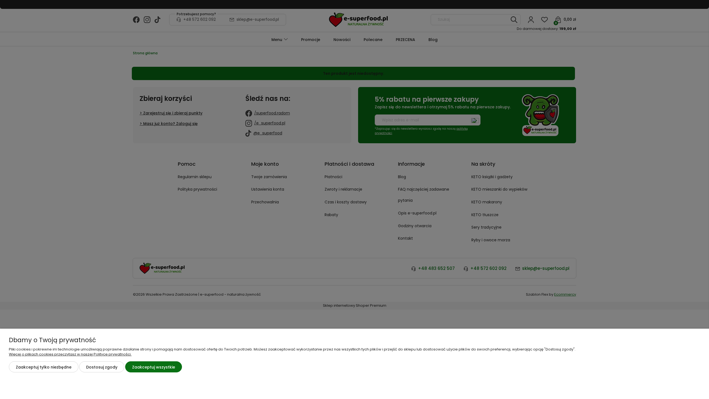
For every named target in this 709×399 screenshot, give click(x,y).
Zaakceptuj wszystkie (153, 367)
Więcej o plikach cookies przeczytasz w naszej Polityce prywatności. (70, 354)
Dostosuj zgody (101, 367)
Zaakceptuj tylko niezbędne (43, 367)
